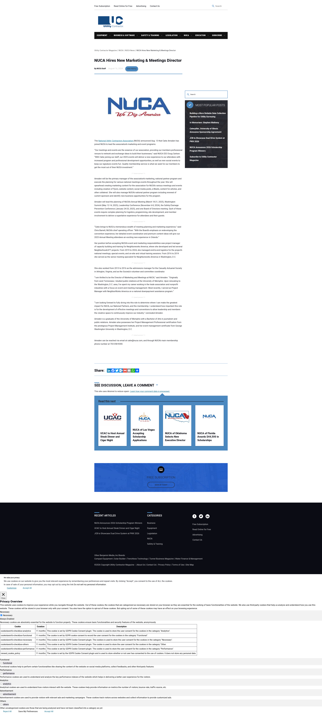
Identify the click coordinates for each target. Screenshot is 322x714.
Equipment (102, 35)
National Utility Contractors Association (116, 140)
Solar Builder (120, 558)
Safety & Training (150, 35)
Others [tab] (3, 701)
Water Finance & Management (189, 558)
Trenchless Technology (137, 558)
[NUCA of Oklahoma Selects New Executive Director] (177, 416)
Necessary (7, 615)
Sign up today (161, 485)
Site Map (190, 564)
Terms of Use (178, 564)
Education (200, 35)
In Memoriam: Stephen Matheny (204, 122)
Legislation (172, 35)
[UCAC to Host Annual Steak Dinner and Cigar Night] (112, 416)
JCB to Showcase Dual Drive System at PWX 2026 (116, 533)
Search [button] (213, 6)
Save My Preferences (28, 711)
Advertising (141, 6)
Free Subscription (102, 6)
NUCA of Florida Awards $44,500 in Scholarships (208, 437)
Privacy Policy (164, 564)
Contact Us (155, 6)
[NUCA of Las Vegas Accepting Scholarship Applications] (145, 416)
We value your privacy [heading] (11, 577)
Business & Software (124, 35)
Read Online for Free (123, 6)
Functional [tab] (4, 659)
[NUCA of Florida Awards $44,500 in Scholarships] (209, 416)
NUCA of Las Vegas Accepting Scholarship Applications (144, 435)
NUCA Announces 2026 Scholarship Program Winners (118, 523)
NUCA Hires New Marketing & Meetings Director (138, 60)
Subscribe (217, 35)
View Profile (132, 69)
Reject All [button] (7, 711)
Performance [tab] (6, 670)
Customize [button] (11, 588)
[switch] (1, 663)
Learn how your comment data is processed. (150, 391)
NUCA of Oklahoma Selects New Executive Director (176, 437)
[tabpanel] (161, 638)
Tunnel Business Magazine (161, 558)
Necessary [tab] (4, 612)
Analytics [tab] (4, 680)
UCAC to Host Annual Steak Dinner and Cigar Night (112, 437)
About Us (141, 564)
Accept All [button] (27, 588)
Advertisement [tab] (6, 690)
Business (151, 523)
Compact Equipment (103, 558)
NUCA (186, 35)
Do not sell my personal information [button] (90, 584)
